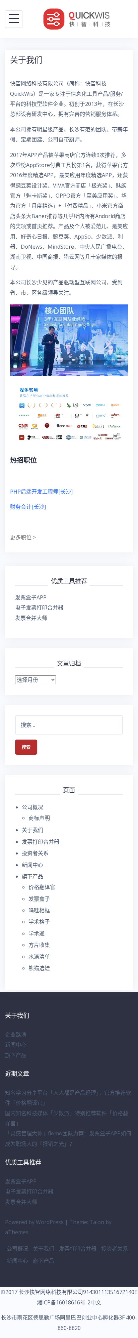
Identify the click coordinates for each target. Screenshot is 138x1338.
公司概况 (32, 807)
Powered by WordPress (34, 1222)
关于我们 (32, 830)
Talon (96, 1222)
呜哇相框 (39, 910)
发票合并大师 (31, 618)
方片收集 (39, 945)
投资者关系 (35, 853)
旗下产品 (32, 876)
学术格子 (39, 921)
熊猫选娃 (39, 968)
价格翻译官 (41, 887)
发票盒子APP (31, 597)
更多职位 (21, 537)
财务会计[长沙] (28, 506)
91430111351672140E (110, 1292)
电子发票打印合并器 (39, 607)
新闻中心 (32, 865)
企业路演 (15, 1034)
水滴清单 (39, 956)
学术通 (36, 933)
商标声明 (39, 818)
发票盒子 (39, 899)
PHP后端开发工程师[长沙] (41, 491)
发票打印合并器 (40, 841)
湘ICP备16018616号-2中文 (69, 1302)
